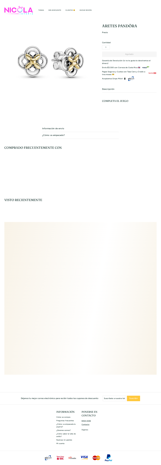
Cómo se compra (63, 417)
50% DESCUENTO (54, 10)
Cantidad (106, 42)
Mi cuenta (60, 443)
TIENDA (41, 10)
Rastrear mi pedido (64, 440)
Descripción (108, 89)
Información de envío (53, 128)
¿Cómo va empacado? (53, 135)
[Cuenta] (154, 10)
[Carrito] (156, 10)
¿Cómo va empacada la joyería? (66, 425)
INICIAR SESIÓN (86, 10)
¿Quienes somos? (63, 430)
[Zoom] (49, 62)
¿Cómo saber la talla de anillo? (66, 435)
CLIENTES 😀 (70, 10)
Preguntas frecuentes (65, 421)
